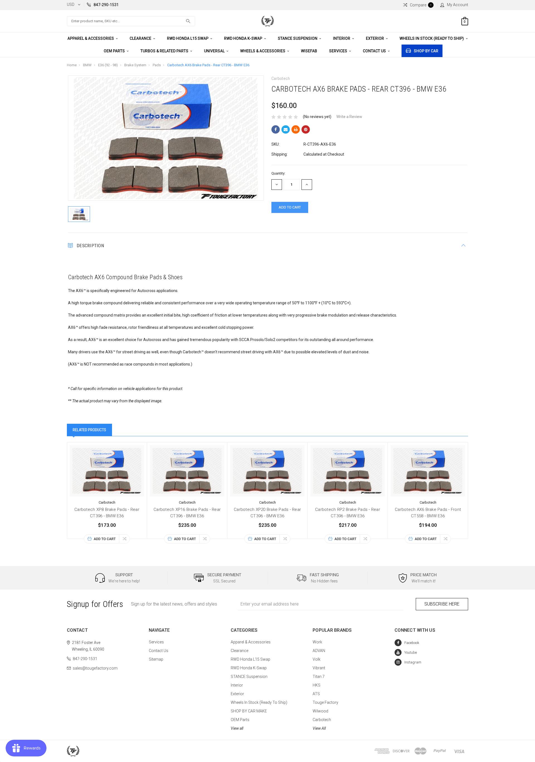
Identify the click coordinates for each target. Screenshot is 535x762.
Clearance (141, 38)
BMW (87, 65)
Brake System (135, 65)
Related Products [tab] (89, 429)
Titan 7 (319, 676)
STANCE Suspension (298, 38)
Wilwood (320, 711)
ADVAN (319, 650)
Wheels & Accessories (263, 51)
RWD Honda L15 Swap (188, 38)
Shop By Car (426, 51)
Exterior (375, 38)
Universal (214, 51)
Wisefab (309, 51)
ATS (316, 694)
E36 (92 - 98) (108, 65)
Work (317, 642)
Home (72, 65)
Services (338, 51)
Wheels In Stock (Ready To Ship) (432, 38)
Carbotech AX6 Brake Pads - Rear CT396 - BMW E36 (208, 65)
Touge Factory (325, 702)
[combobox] (131, 21)
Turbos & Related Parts (164, 51)
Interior (342, 38)
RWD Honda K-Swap (243, 38)
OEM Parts (115, 51)
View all (237, 728)
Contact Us (375, 51)
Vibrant (319, 668)
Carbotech (322, 719)
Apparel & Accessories (91, 38)
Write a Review (349, 116)
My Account (457, 5)
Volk (316, 659)
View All (319, 728)
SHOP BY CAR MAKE (249, 711)
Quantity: (278, 173)
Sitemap (156, 659)
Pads (157, 65)
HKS (316, 685)
